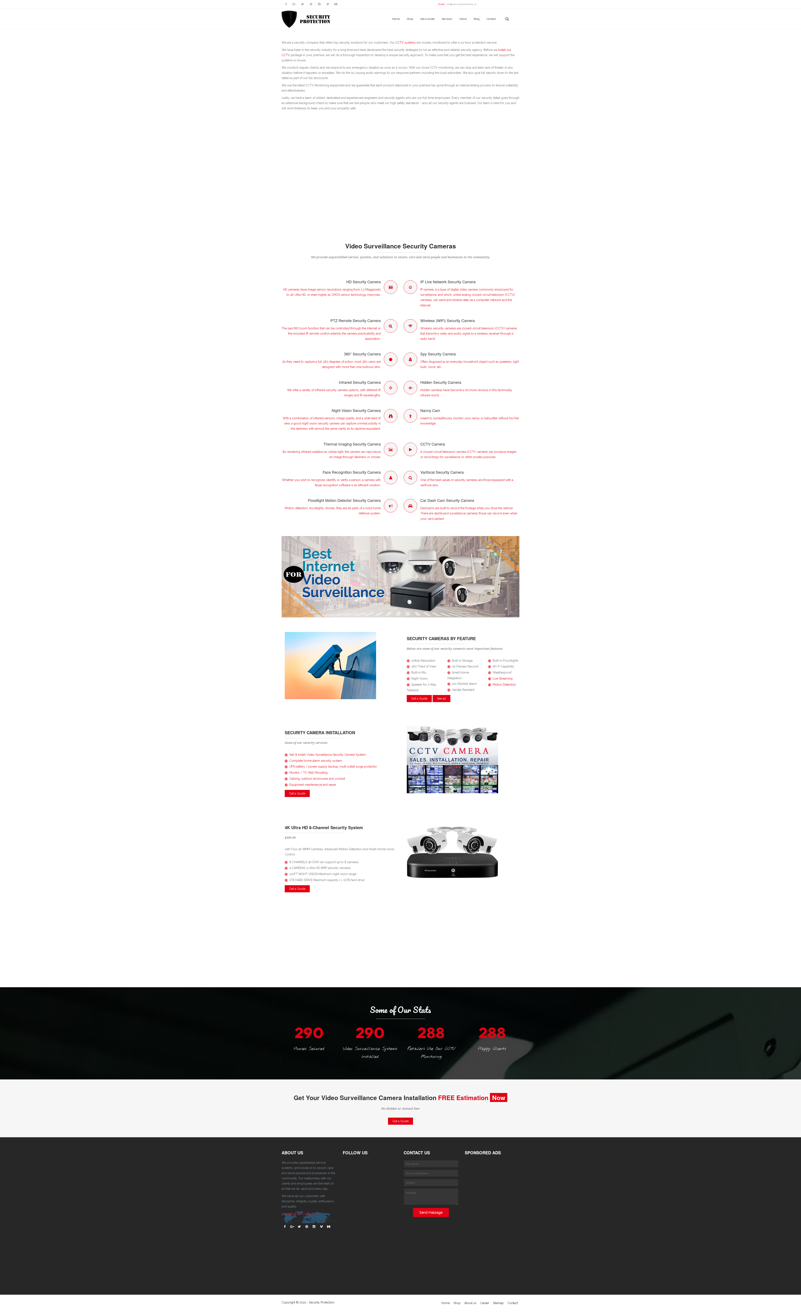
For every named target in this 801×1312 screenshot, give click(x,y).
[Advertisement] (400, 172)
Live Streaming (503, 678)
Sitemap (498, 1303)
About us (470, 1303)
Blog (477, 18)
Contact (491, 18)
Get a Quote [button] (419, 698)
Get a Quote (427, 18)
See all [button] (441, 698)
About (463, 18)
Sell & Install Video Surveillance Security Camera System (327, 754)
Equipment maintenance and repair (312, 784)
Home (396, 18)
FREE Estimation (463, 1097)
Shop (410, 18)
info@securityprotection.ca (461, 4)
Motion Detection (504, 684)
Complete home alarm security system (315, 760)
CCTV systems (405, 42)
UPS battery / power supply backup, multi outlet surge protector (333, 766)
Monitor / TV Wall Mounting (308, 772)
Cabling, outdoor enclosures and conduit (317, 778)
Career (484, 1303)
